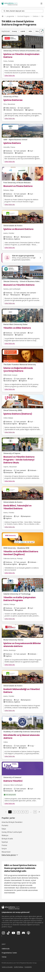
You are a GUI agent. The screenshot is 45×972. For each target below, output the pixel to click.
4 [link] (22, 812)
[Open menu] (41, 3)
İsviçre (4, 848)
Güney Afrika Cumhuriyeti (12, 832)
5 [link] (26, 812)
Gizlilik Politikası (18, 967)
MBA (30, 31)
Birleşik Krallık (7, 839)
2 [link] (14, 812)
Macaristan (6, 852)
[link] (39, 812)
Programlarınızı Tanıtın (9, 953)
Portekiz (5, 825)
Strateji (14, 31)
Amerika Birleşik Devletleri (12, 822)
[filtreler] (41, 31)
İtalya (4, 829)
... (30, 812)
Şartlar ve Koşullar (7, 967)
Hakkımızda (5, 949)
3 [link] (18, 812)
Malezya (5, 835)
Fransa (4, 845)
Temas (4, 957)
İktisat (38, 31)
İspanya (5, 842)
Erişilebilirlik (28, 967)
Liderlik (22, 31)
